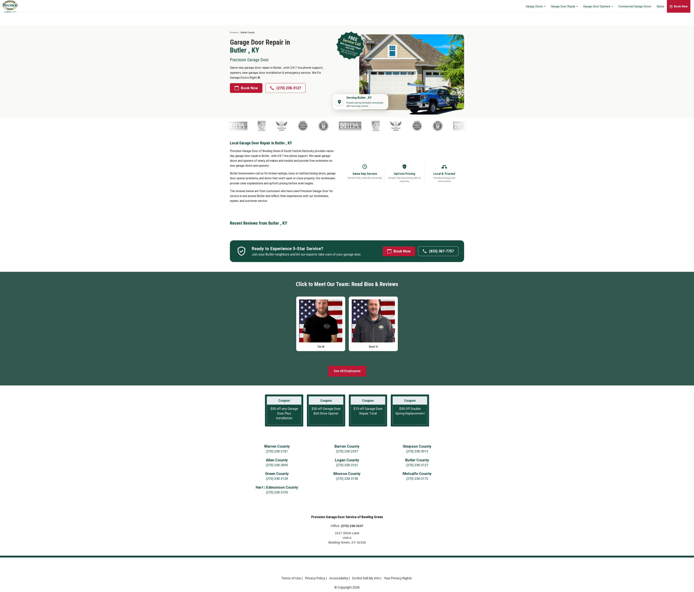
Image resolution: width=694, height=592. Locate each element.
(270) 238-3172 (417, 479)
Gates (660, 6)
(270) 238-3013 (417, 451)
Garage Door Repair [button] (563, 6)
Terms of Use (291, 578)
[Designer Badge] (229, 126)
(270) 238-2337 (347, 451)
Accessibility (338, 578)
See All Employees (347, 371)
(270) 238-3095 (277, 465)
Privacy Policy (315, 578)
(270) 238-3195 (277, 492)
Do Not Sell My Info (366, 578)
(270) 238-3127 (288, 88)
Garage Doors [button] (535, 6)
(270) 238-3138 (347, 479)
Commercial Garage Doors (634, 6)
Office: (347, 526)
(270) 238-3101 (347, 465)
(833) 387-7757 (441, 251)
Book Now (249, 88)
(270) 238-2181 (277, 451)
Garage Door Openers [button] (597, 6)
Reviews (234, 32)
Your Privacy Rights (398, 578)
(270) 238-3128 (277, 479)
